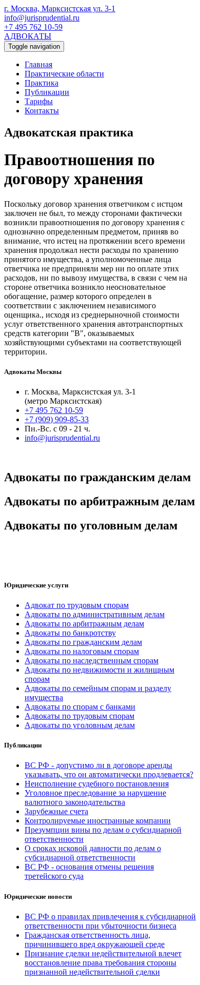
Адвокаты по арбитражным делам (84, 623)
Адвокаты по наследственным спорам (91, 660)
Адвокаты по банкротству (70, 632)
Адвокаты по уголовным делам (80, 725)
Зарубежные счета (56, 811)
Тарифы (39, 101)
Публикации (47, 92)
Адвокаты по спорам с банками (80, 706)
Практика (41, 82)
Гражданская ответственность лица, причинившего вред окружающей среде (95, 940)
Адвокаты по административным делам (95, 614)
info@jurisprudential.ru (41, 17)
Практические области (64, 73)
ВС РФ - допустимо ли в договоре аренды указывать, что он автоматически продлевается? (109, 770)
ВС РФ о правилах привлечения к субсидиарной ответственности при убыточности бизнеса (110, 921)
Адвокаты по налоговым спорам (82, 651)
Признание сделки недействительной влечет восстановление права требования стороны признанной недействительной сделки (103, 962)
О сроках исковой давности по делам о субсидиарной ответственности (93, 853)
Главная (38, 64)
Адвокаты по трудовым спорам (79, 716)
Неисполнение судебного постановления (97, 783)
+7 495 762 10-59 (33, 27)
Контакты (42, 110)
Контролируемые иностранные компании (98, 820)
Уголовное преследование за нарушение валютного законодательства (95, 797)
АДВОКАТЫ (27, 36)
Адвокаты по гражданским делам (83, 642)
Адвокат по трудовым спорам (77, 605)
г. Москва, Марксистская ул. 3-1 (59, 8)
